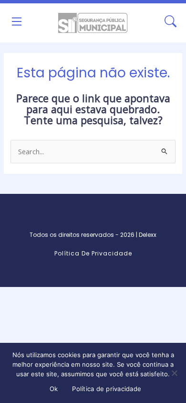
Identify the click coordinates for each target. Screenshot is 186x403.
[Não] (174, 373)
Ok (54, 388)
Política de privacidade (106, 388)
